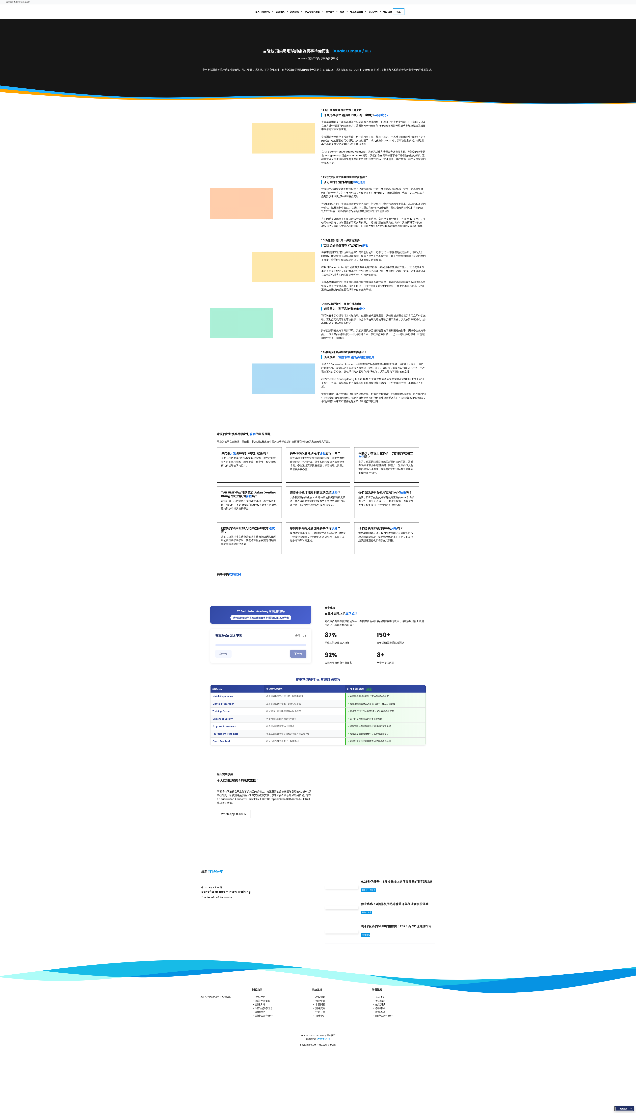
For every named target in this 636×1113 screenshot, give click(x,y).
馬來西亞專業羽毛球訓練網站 (18, 2)
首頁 (257, 11)
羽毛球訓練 (332, 189)
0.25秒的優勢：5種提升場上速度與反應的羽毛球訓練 (396, 882)
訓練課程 (294, 11)
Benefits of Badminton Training (226, 892)
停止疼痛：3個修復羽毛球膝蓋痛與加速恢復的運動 (394, 904)
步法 (326, 140)
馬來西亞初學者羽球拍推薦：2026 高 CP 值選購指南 (396, 926)
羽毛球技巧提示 (369, 890)
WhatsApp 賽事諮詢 (233, 814)
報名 (399, 11)
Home (302, 58)
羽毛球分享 (367, 912)
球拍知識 (366, 934)
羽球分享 (330, 11)
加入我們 (373, 11)
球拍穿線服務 (356, 11)
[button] (624, 1109)
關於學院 (266, 11)
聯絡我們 (387, 11)
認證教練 (280, 11)
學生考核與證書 (312, 11)
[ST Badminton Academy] (243, 11)
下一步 (298, 654)
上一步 (223, 654)
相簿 (342, 11)
